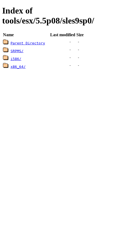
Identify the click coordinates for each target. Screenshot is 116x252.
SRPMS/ (17, 51)
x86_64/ (18, 67)
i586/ (16, 59)
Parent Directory (28, 43)
